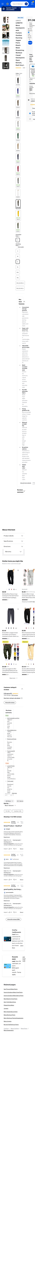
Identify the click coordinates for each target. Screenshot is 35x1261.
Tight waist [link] (10, 781)
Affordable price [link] (11, 730)
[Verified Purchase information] (18, 822)
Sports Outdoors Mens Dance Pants (13, 995)
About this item (8, 530)
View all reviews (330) (13, 919)
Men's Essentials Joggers (10, 1011)
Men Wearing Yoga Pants (10, 998)
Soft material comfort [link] (13, 718)
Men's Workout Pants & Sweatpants (13, 1018)
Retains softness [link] (11, 739)
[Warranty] (21, 551)
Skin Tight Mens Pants (10, 1002)
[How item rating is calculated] (21, 698)
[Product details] (22, 535)
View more (12, 678)
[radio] (18, 81)
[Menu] (2, 3)
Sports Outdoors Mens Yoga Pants (13, 992)
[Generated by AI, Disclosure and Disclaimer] (11, 795)
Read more (7, 837)
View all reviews (9, 702)
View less (14, 793)
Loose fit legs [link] (10, 766)
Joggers (6, 1008)
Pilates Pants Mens (9, 1005)
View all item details (25, 483)
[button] (20, 301)
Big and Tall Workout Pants (11, 1024)
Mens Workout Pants (9, 1015)
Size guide (21, 247)
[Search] (26, 3)
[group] (23, 68)
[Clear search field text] (24, 3)
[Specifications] (22, 541)
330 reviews (14, 695)
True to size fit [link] (11, 751)
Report (21, 848)
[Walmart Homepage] (7, 3)
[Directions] (22, 546)
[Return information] (29, 39)
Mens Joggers (7, 1021)
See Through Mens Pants (10, 989)
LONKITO (18, 20)
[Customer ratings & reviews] (22, 688)
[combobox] (19, 3)
